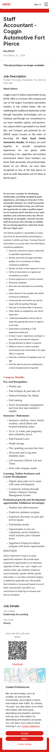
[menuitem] (6, 4)
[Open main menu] (46, 4)
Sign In (37, 4)
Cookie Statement (30, 726)
